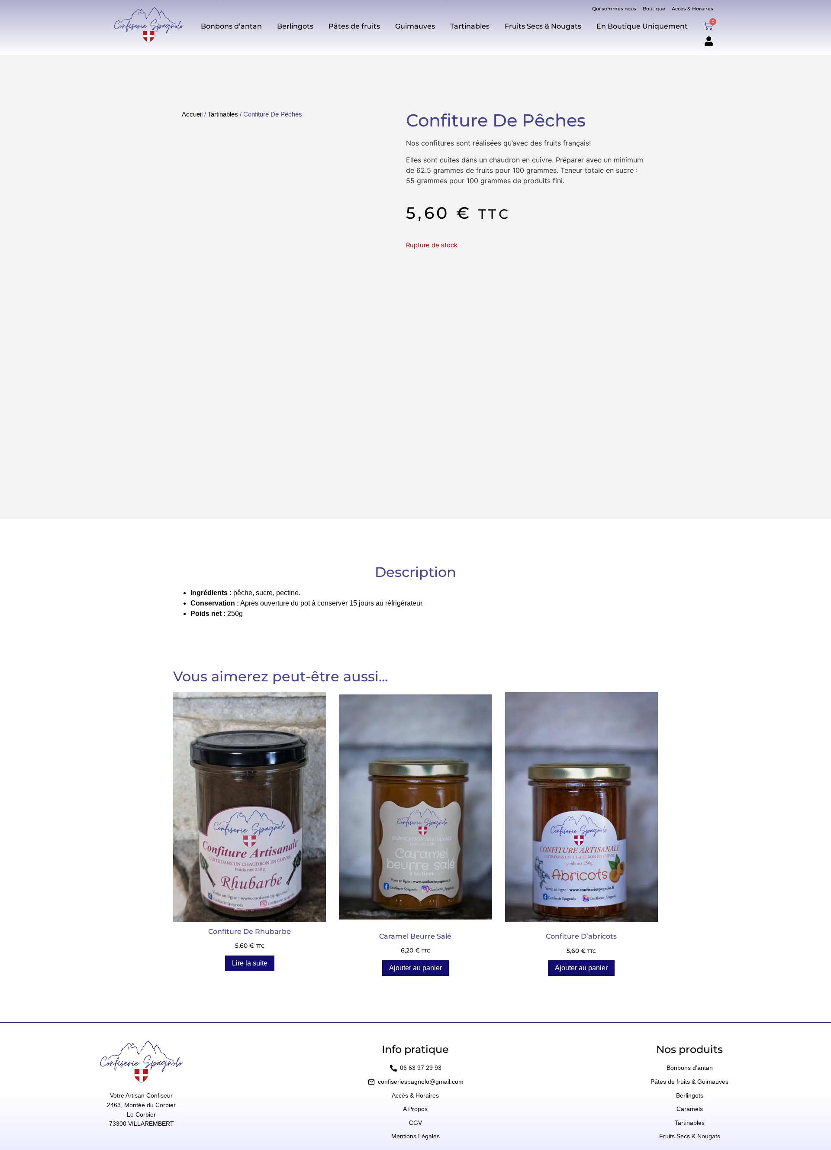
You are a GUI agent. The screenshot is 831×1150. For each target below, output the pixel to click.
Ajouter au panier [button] (415, 968)
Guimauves (415, 26)
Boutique (654, 9)
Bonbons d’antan (231, 26)
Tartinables (470, 26)
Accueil (192, 114)
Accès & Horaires (692, 9)
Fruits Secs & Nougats (543, 26)
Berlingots (295, 26)
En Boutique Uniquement (642, 26)
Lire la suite (249, 963)
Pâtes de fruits (354, 26)
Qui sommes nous (614, 9)
